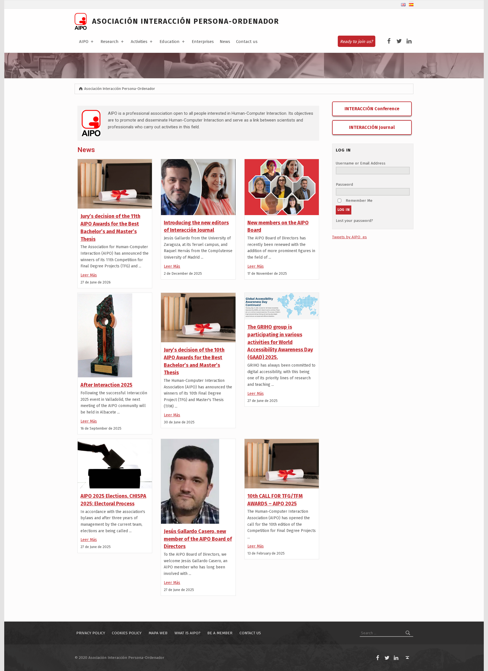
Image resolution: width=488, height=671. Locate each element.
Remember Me (359, 200)
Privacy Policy (90, 633)
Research (110, 41)
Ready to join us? (356, 41)
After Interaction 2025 (106, 385)
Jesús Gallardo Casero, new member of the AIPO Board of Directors (198, 538)
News (225, 41)
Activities (139, 41)
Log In (343, 210)
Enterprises (203, 41)
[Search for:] (386, 633)
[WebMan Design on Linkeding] (409, 41)
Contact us (247, 41)
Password (344, 184)
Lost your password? (354, 220)
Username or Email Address (360, 163)
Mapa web (158, 633)
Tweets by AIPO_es (349, 237)
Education (170, 41)
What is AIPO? (188, 633)
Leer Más (88, 275)
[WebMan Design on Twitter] (399, 41)
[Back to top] (407, 657)
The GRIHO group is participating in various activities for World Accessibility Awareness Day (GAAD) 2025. (280, 342)
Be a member (219, 633)
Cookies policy (126, 633)
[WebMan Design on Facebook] (389, 41)
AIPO (83, 41)
